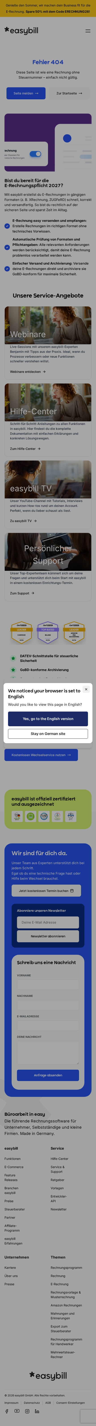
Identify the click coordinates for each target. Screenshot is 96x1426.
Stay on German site (48, 733)
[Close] (86, 689)
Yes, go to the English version (48, 718)
